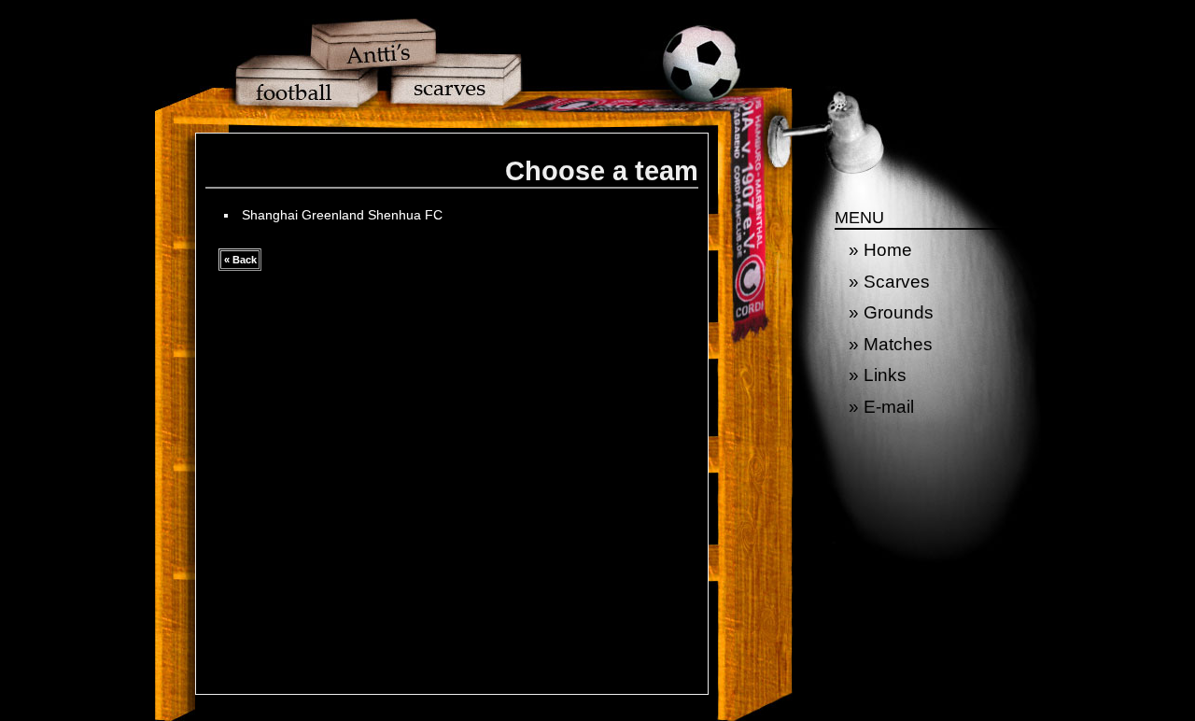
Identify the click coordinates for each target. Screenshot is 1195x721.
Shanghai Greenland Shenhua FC (342, 214)
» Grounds (891, 312)
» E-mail (881, 407)
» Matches (891, 344)
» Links (878, 375)
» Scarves (889, 281)
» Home (880, 250)
